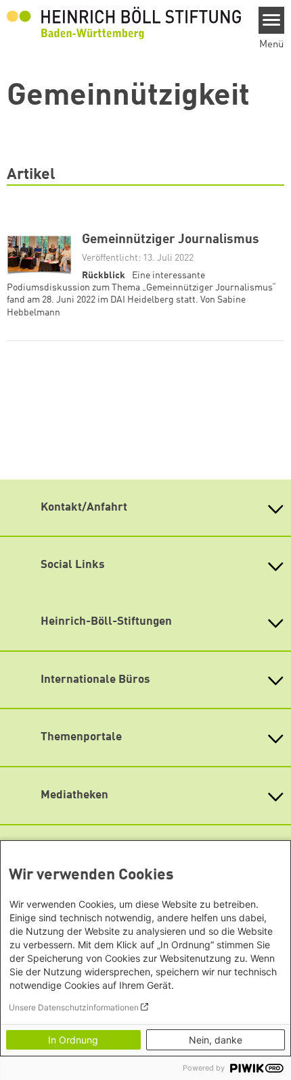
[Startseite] (124, 22)
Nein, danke (215, 1040)
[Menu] (272, 20)
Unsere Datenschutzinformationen (74, 1007)
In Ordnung (73, 1040)
